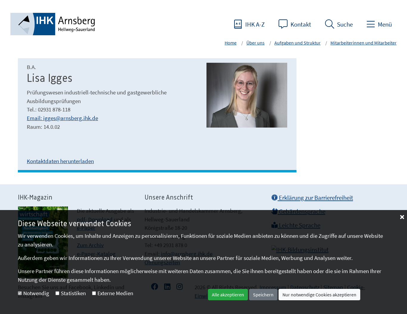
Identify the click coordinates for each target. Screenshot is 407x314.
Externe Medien (115, 293)
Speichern (263, 295)
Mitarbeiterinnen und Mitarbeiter (363, 43)
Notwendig (36, 293)
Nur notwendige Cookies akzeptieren (319, 295)
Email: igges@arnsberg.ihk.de (62, 118)
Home (231, 43)
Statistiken (73, 293)
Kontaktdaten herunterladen (60, 161)
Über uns (255, 43)
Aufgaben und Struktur (297, 43)
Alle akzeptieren (228, 295)
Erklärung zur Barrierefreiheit (315, 198)
